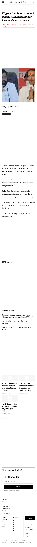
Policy (26, 536)
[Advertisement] (18, 47)
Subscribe (18, 486)
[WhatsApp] (23, 118)
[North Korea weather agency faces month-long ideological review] (10, 398)
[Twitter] (13, 522)
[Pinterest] (31, 118)
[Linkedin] (27, 118)
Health (4, 526)
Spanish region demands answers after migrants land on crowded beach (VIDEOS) (17, 316)
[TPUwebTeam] (5, 106)
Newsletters (28, 527)
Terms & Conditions (27, 532)
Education (4, 519)
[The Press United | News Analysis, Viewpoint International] (21, 2)
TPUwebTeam (14, 107)
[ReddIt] (18, 118)
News (8, 24)
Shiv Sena (9, 262)
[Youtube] (13, 528)
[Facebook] (10, 118)
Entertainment (6, 522)
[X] (14, 118)
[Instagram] (13, 526)
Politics (8, 114)
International (28, 525)
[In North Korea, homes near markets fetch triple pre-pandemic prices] (27, 378)
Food (3, 524)
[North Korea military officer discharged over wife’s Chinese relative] (10, 378)
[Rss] (13, 530)
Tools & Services (29, 529)
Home (4, 24)
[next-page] (6, 417)
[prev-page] (3, 417)
